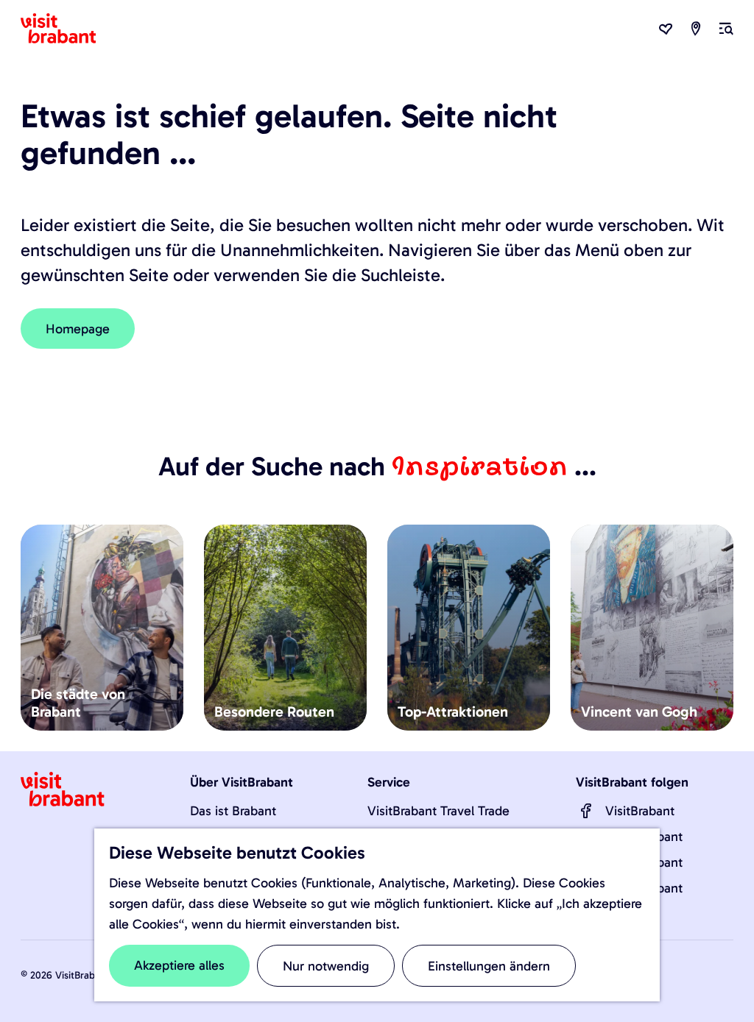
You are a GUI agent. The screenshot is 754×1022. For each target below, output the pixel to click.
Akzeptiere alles (179, 965)
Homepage (78, 329)
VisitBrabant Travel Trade (438, 811)
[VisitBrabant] (586, 811)
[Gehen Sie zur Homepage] (67, 28)
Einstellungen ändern (489, 966)
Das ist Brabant (233, 811)
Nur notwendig (326, 966)
